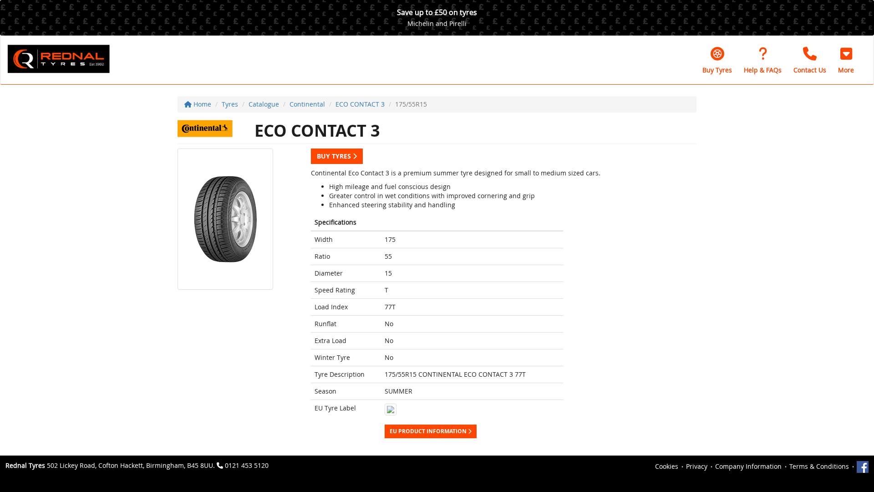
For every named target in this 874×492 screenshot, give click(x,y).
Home (201, 104)
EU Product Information (429, 431)
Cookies (666, 466)
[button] (846, 60)
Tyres (230, 104)
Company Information (748, 466)
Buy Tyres (335, 156)
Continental (307, 104)
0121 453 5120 (247, 465)
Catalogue (264, 104)
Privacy (696, 466)
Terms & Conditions (819, 466)
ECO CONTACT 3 (360, 104)
